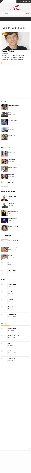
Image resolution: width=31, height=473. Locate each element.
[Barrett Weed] (4, 154)
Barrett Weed (11, 152)
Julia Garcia (11, 159)
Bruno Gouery (12, 127)
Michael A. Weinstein (13, 336)
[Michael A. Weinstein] (4, 337)
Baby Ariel (11, 174)
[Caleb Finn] (4, 264)
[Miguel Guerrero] (4, 308)
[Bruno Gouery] (4, 129)
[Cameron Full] (4, 198)
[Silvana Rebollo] (4, 272)
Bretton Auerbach (13, 226)
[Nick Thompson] (4, 220)
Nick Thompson (12, 218)
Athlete (5, 279)
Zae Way (10, 255)
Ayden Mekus (8, 50)
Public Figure (8, 191)
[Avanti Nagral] (4, 330)
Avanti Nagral (12, 328)
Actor (4, 34)
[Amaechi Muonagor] (4, 107)
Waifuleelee (11, 299)
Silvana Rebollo (12, 270)
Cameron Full (12, 196)
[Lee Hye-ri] (4, 184)
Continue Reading (8, 63)
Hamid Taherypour (13, 211)
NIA (9, 343)
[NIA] (4, 345)
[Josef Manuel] (4, 293)
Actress (5, 147)
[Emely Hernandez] (4, 249)
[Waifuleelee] (4, 301)
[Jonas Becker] (4, 360)
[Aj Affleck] (4, 205)
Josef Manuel (11, 291)
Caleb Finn (11, 262)
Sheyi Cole (11, 112)
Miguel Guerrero (12, 306)
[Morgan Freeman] (4, 122)
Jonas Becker (11, 358)
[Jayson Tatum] (4, 286)
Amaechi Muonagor (13, 105)
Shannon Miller (12, 314)
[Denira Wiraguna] (4, 169)
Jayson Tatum (12, 284)
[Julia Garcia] (4, 161)
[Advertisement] (15, 82)
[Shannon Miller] (4, 316)
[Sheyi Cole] (4, 114)
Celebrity (6, 235)
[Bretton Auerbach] (4, 228)
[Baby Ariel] (4, 176)
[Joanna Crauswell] (4, 242)
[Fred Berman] (4, 137)
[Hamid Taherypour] (4, 213)
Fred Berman (11, 135)
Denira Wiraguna (13, 167)
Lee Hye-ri (11, 182)
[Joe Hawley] (4, 352)
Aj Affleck (11, 203)
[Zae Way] (4, 257)
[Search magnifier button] (28, 14)
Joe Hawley (11, 351)
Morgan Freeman (13, 120)
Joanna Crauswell (13, 240)
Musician (5, 323)
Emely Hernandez (13, 247)
